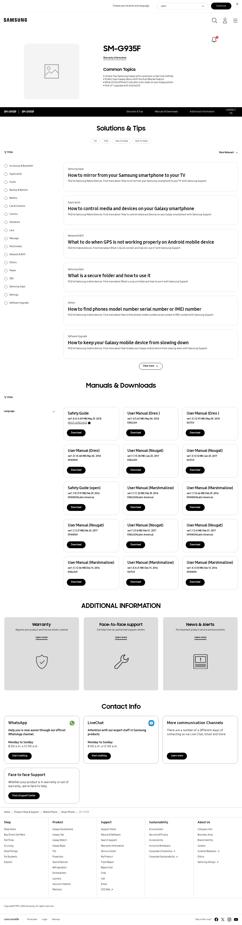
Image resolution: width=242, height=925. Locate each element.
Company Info (205, 829)
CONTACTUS (231, 112)
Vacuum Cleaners (61, 884)
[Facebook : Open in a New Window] (216, 919)
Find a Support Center (23, 795)
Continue (221, 5)
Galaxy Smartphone (62, 829)
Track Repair (107, 862)
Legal (44, 919)
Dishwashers (59, 873)
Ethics (201, 856)
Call (103, 878)
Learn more (42, 637)
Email (104, 884)
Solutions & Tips (134, 111)
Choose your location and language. (131, 5)
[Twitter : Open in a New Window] (223, 919)
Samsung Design (207, 862)
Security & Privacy (158, 834)
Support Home (108, 829)
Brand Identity (205, 840)
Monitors (57, 889)
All (95, 141)
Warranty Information (114, 57)
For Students (10, 856)
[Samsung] (14, 20)
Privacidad (32, 919)
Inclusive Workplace (159, 845)
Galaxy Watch (59, 840)
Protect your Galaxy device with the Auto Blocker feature (134, 79)
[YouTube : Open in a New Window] (236, 919)
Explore (8, 862)
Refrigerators (59, 867)
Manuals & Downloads (166, 111)
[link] (214, 40)
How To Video (141, 141)
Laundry (56, 878)
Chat (103, 873)
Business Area (205, 834)
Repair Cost (107, 867)
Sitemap (56, 919)
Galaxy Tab (58, 834)
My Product (107, 856)
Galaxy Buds (58, 845)
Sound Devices (60, 862)
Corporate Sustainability (162, 856)
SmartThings (11, 851)
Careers (202, 845)
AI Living (8, 845)
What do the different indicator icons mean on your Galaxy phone (139, 82)
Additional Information (202, 111)
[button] (151, 176)
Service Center (108, 851)
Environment (156, 829)
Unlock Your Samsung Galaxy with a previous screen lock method (139, 76)
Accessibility (156, 840)
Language (9, 412)
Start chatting (19, 755)
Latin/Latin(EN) (11, 919)
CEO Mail (106, 889)
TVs (54, 851)
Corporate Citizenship (161, 851)
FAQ (106, 141)
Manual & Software (111, 834)
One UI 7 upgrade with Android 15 (122, 85)
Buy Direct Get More (14, 834)
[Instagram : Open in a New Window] (229, 919)
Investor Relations (207, 851)
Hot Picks (9, 840)
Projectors (57, 856)
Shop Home (10, 829)
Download (76, 432)
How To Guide (121, 141)
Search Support (109, 840)
